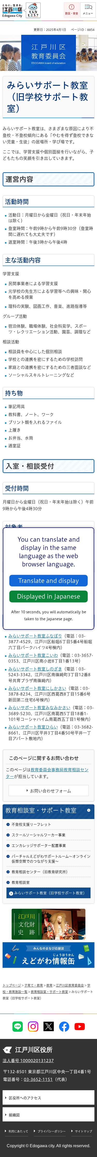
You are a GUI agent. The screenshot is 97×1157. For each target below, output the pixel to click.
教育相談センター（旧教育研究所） (41, 872)
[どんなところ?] (32, 11)
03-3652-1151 (38, 1079)
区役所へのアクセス (25, 1098)
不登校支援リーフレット (31, 824)
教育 (49, 985)
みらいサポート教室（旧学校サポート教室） (50, 893)
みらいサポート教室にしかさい (37, 688)
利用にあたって (18, 1131)
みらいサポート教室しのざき (35, 669)
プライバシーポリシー (52, 1131)
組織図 (14, 1115)
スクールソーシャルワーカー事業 (38, 835)
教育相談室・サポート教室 (41, 810)
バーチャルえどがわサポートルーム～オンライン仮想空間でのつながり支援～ (51, 859)
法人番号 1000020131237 (28, 1061)
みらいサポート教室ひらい (33, 727)
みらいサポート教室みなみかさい (39, 708)
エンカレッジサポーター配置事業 (39, 845)
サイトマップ (83, 1131)
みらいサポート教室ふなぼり (35, 636)
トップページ (12, 985)
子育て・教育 (33, 985)
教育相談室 (21, 882)
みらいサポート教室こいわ (33, 655)
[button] (88, 10)
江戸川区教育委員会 (70, 985)
